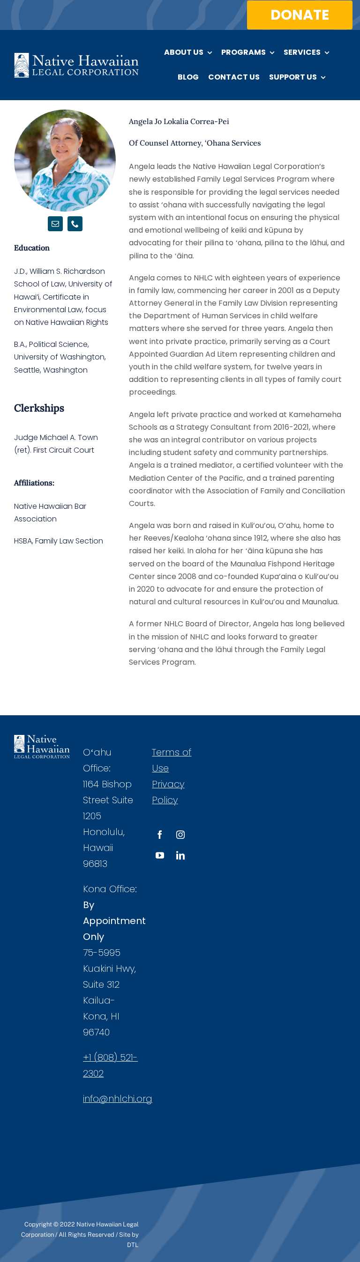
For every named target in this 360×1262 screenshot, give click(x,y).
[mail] (55, 223)
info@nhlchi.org (117, 1098)
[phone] (75, 223)
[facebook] (160, 835)
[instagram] (180, 835)
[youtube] (160, 855)
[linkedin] (180, 855)
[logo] (76, 56)
